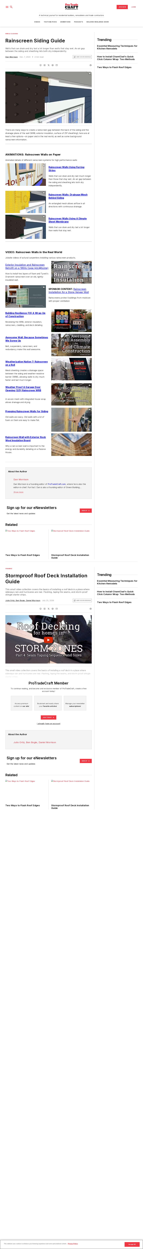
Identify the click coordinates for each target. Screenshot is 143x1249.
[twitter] (48, 65)
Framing (8, 568)
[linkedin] (44, 65)
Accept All (132, 1244)
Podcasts (78, 22)
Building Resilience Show (98, 22)
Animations (65, 22)
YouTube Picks (50, 22)
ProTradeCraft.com (57, 484)
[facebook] (40, 65)
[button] (7, 7)
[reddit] (53, 65)
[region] (71, 1244)
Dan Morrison (11, 57)
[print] (90, 65)
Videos (37, 22)
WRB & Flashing (11, 33)
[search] (11, 7)
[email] (57, 65)
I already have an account (48, 723)
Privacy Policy (73, 1244)
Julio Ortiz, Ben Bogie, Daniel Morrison (22, 600)
